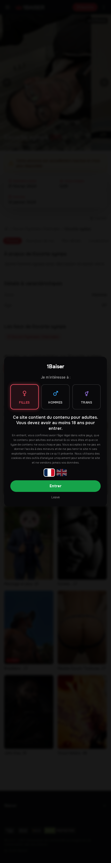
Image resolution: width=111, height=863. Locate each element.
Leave (55, 497)
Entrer (55, 486)
